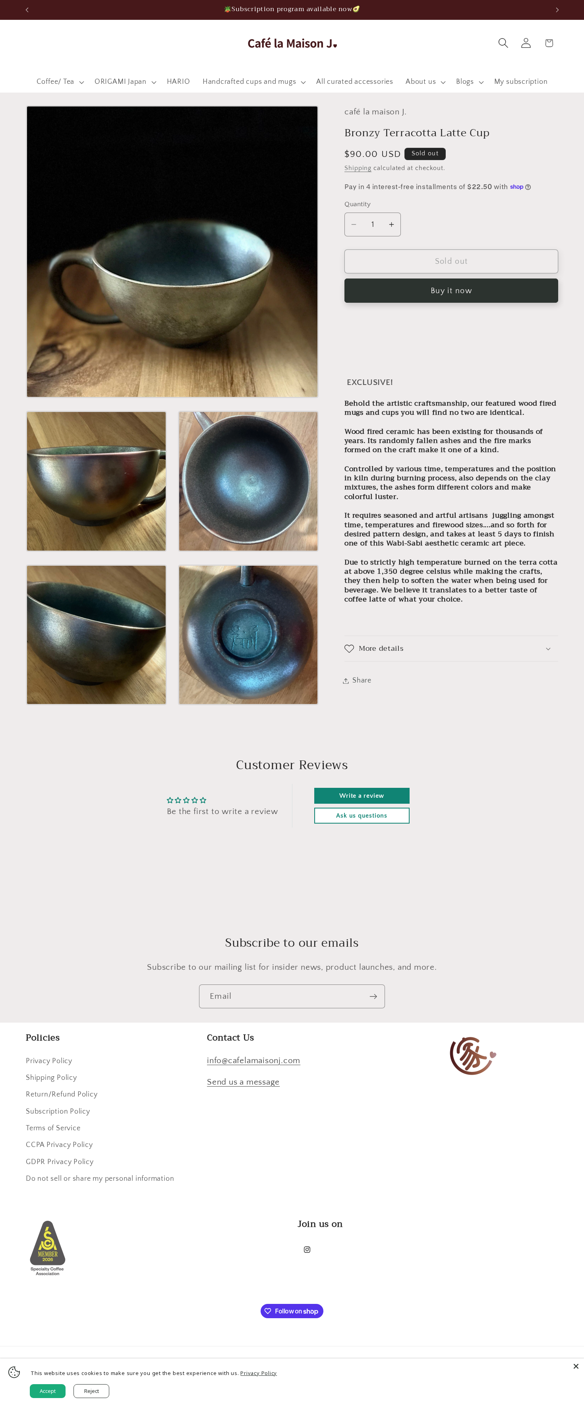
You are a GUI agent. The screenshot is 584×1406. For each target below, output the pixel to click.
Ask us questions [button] (361, 815)
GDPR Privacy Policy (60, 1162)
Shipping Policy (51, 1078)
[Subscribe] (373, 996)
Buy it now (451, 290)
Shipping (357, 168)
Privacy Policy (49, 1061)
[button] (59, 82)
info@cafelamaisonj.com (253, 1060)
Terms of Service (53, 1128)
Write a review (361, 795)
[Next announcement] (557, 9)
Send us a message (243, 1082)
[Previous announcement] (27, 9)
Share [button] (361, 681)
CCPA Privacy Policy (59, 1145)
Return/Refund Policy (62, 1094)
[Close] (576, 1366)
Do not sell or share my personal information (100, 1179)
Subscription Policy (58, 1112)
